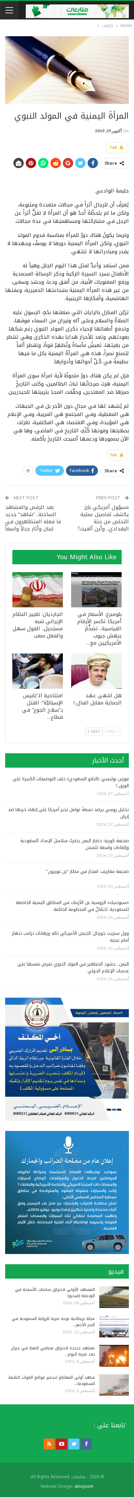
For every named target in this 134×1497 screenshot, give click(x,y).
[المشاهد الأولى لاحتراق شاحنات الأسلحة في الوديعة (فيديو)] (114, 1297)
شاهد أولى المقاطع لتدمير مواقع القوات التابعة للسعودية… (51, 1380)
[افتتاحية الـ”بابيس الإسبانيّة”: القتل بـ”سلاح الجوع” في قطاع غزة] (37, 671)
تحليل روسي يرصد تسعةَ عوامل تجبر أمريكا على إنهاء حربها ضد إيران (68, 813)
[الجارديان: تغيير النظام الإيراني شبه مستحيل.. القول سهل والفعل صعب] (37, 589)
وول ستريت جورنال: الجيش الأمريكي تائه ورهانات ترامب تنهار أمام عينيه (70, 936)
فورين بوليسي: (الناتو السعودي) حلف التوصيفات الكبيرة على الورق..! (71, 782)
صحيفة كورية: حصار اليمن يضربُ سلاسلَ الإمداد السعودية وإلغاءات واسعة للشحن (74, 844)
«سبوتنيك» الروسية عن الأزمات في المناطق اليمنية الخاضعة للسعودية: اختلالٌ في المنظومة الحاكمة (72, 906)
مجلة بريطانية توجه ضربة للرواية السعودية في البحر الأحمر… (53, 1322)
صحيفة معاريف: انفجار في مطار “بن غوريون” (87, 871)
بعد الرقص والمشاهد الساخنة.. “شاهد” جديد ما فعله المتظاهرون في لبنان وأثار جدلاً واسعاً (33, 518)
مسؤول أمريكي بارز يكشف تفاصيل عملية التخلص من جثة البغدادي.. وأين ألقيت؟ (103, 518)
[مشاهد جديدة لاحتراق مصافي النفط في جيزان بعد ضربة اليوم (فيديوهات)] (114, 1356)
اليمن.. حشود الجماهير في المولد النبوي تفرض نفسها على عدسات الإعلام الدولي (73, 967)
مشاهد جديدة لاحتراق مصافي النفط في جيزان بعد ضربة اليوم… (53, 1351)
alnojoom (84, 1486)
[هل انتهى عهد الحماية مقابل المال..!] (96, 671)
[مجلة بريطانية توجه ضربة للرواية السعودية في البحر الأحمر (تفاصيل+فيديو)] (114, 1326)
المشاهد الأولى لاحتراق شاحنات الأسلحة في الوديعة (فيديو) (55, 1292)
